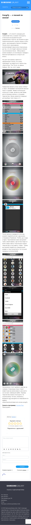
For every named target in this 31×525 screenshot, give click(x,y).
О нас (2, 502)
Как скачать (4, 496)
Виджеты (5, 7)
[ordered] (13, 449)
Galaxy (14, 417)
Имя (3, 455)
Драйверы (4, 500)
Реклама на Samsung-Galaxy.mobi (10, 503)
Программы (15, 21)
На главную (4, 494)
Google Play (20, 405)
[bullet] (15, 449)
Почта (4, 459)
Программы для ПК (6, 498)
